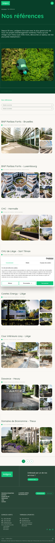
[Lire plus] (27, 137)
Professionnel (40, 493)
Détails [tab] (27, 262)
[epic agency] (53, 538)
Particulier (49, 493)
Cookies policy (9, 538)
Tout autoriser (44, 283)
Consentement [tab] (9, 262)
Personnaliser (26, 283)
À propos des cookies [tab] (45, 262)
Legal (2, 538)
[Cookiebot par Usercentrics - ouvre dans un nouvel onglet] (47, 259)
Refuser (10, 283)
